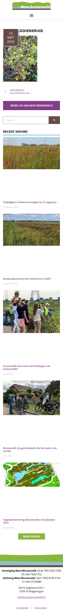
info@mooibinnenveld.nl (31, 597)
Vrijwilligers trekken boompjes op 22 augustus (30, 202)
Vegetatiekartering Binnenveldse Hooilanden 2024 (29, 521)
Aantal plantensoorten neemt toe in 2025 (27, 278)
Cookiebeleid (22, 607)
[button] (31, 15)
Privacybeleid (41, 607)
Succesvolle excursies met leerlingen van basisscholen (26, 367)
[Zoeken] (54, 120)
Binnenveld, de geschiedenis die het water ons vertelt (30, 449)
